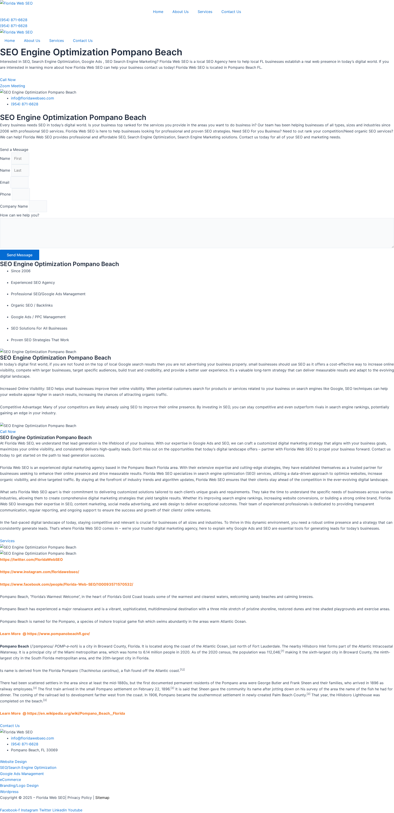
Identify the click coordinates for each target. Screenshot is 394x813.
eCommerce (10, 779)
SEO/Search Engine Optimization (28, 767)
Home (158, 11)
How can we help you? (19, 215)
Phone (6, 194)
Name (5, 158)
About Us (180, 11)
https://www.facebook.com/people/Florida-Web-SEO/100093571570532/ (66, 584)
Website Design (13, 761)
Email (5, 182)
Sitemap (102, 797)
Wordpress (9, 791)
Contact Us (231, 11)
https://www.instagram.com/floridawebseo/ (39, 571)
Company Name (14, 206)
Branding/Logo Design (19, 785)
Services (205, 11)
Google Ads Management (22, 773)
